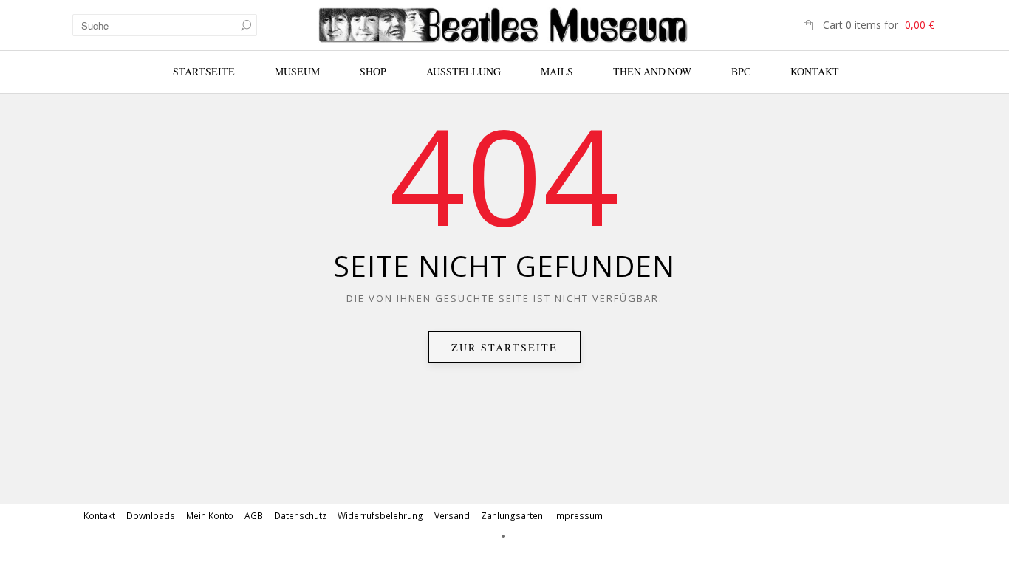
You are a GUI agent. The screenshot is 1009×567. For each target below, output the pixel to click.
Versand (452, 515)
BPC (740, 71)
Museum (297, 71)
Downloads (150, 515)
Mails (557, 71)
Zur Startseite (504, 347)
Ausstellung (463, 71)
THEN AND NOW (652, 71)
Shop (373, 71)
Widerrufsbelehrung (380, 515)
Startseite (204, 71)
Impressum (578, 515)
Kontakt (814, 71)
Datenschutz (300, 515)
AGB (253, 515)
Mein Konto (209, 515)
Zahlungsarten (512, 515)
